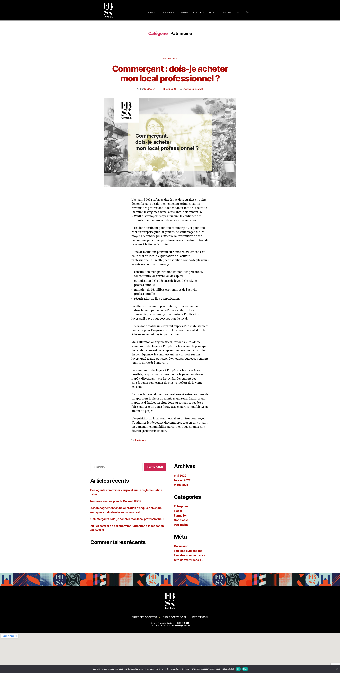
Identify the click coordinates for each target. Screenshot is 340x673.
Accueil (152, 12)
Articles (213, 12)
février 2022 (182, 480)
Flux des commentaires (189, 555)
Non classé (181, 520)
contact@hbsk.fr (181, 626)
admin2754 (149, 89)
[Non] (336, 669)
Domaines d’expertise (190, 12)
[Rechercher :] (116, 467)
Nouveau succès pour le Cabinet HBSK (115, 501)
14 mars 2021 (169, 89)
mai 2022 (180, 475)
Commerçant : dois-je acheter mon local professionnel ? (170, 73)
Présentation (168, 12)
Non (245, 669)
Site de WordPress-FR (188, 560)
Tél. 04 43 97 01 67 (160, 626)
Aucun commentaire (193, 89)
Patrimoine (170, 58)
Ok (238, 669)
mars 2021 (181, 484)
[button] (247, 12)
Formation (180, 515)
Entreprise (181, 506)
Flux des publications (188, 550)
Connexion (181, 546)
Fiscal (178, 511)
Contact (227, 12)
